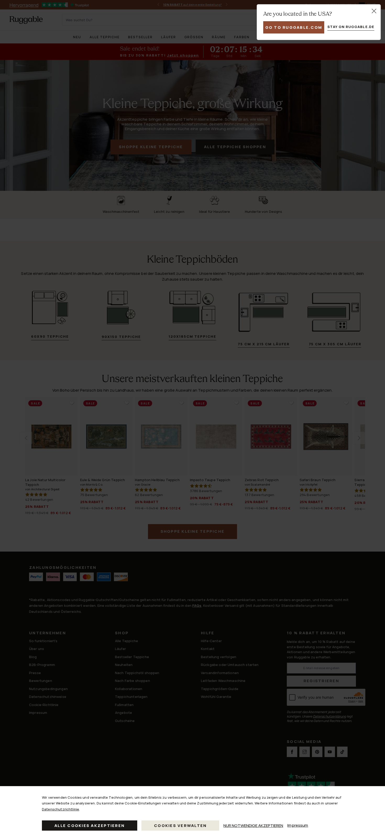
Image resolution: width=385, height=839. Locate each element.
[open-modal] (374, 11)
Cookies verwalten (180, 825)
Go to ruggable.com (293, 27)
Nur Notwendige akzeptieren (253, 825)
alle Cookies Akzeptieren (89, 825)
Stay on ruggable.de (350, 26)
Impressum (297, 825)
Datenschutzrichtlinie (60, 809)
